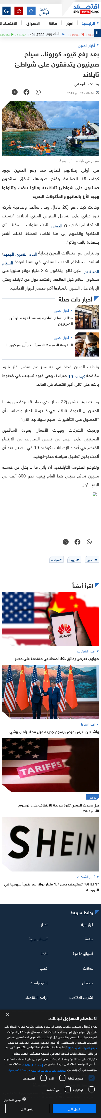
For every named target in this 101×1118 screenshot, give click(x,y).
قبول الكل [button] (74, 1108)
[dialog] (50, 1064)
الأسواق (33, 22)
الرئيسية (88, 22)
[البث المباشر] (18, 11)
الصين (56, 225)
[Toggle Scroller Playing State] (97, 33)
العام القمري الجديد (20, 253)
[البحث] (31, 11)
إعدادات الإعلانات (33, 1064)
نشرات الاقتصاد (81, 996)
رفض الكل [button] (27, 1108)
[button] (44, 11)
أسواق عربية (38, 938)
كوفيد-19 (76, 376)
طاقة (89, 938)
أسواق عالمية (83, 953)
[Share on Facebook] (26, 92)
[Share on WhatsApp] (38, 92)
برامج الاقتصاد (36, 996)
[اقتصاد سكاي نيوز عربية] (81, 9)
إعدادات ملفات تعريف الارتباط (49, 1070)
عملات (88, 967)
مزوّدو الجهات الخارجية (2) (82, 1047)
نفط (44, 953)
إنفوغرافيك (39, 982)
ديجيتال (87, 982)
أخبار (44, 923)
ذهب (44, 967)
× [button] (8, 1015)
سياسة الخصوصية (19, 1069)
